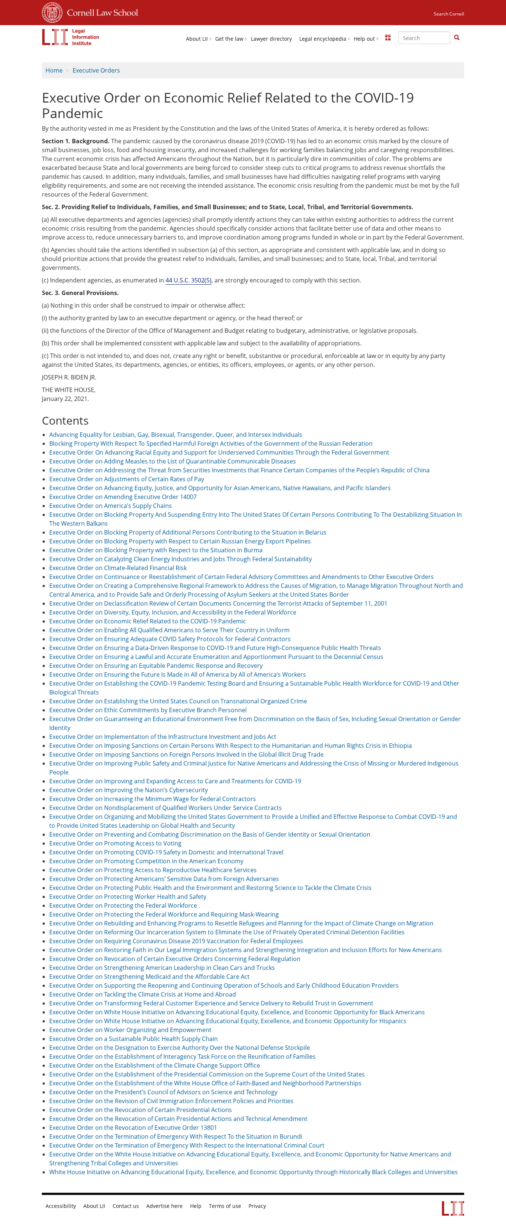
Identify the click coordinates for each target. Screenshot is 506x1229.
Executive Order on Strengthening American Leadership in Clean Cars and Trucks (162, 968)
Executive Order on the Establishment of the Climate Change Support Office (154, 1065)
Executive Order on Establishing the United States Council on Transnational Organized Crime (178, 701)
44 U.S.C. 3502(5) (189, 280)
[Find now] (457, 38)
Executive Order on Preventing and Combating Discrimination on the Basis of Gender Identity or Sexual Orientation (209, 834)
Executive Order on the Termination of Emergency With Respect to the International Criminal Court (186, 1145)
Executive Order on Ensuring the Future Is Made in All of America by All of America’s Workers (177, 674)
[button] (456, 37)
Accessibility (61, 1206)
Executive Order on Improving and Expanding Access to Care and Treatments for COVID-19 (175, 781)
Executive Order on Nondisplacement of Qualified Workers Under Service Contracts (165, 808)
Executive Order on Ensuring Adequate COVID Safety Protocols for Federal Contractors (170, 639)
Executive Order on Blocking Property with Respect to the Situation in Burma (156, 550)
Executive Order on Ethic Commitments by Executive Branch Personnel (148, 710)
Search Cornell (449, 14)
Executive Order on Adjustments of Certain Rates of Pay (126, 479)
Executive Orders (96, 70)
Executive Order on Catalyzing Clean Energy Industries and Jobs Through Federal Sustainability (180, 559)
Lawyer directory (271, 39)
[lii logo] (70, 37)
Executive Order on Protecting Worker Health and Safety (127, 897)
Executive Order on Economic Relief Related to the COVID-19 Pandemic (147, 621)
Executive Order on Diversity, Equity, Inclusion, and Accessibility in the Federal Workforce (172, 612)
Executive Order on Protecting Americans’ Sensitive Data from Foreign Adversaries (164, 879)
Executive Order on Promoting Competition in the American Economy (146, 861)
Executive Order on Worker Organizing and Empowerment (130, 1030)
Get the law (229, 39)
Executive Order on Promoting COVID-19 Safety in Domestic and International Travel (166, 852)
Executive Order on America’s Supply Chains (110, 506)
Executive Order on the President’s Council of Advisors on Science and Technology (163, 1092)
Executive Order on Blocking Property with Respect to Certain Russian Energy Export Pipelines (180, 541)
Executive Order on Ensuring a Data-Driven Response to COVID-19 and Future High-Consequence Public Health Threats (215, 648)
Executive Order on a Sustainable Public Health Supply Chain (133, 1039)
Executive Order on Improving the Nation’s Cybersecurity (128, 790)
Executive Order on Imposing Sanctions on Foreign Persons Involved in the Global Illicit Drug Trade (186, 754)
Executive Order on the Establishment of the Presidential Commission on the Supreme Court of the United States (207, 1074)
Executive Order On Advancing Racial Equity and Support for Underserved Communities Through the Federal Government (219, 452)
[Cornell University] (52, 11)
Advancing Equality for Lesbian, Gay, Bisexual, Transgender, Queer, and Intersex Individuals (175, 435)
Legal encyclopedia (322, 39)
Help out (364, 39)
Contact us (126, 1206)
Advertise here (164, 1206)
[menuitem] (197, 38)
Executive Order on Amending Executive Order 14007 (123, 497)
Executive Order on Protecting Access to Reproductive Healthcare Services (153, 870)
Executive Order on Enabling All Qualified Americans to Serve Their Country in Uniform (169, 630)
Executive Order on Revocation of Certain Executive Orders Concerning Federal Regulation (174, 959)
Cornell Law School (100, 11)
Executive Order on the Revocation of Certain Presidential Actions (140, 1110)
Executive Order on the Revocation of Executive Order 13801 (133, 1127)
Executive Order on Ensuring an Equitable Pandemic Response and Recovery (156, 666)
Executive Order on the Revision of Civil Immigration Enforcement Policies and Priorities (171, 1101)
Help (196, 1206)
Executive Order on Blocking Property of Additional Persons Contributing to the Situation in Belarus (187, 532)
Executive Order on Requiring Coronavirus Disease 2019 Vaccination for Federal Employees (176, 941)
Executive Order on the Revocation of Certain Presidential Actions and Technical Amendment (178, 1119)
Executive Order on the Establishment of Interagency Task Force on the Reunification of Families (182, 1056)
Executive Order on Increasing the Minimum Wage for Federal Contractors (152, 799)
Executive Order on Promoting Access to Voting (115, 843)
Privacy (257, 1206)
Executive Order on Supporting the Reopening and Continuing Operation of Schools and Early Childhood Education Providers (224, 985)
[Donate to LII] (387, 37)
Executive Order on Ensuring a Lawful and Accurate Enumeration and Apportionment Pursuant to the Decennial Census (216, 657)
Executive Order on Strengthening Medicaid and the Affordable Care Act (149, 976)
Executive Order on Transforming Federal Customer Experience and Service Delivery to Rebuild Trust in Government (211, 1003)
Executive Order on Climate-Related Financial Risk (118, 568)
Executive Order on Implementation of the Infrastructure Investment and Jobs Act (162, 737)
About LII (197, 39)
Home (54, 70)
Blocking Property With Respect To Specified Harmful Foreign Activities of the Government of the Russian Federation (211, 443)
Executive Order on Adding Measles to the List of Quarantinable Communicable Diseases (172, 461)
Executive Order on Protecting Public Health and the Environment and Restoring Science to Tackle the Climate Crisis (210, 888)
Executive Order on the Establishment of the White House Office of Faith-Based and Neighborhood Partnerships (205, 1083)
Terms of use (225, 1206)
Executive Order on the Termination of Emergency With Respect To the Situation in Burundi (175, 1136)
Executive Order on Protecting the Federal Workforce (123, 905)
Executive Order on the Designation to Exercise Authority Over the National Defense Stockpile (179, 1048)
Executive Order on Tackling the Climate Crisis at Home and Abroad (142, 994)
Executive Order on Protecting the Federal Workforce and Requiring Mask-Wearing (164, 914)
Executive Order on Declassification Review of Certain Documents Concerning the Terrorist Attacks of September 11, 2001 (218, 603)
